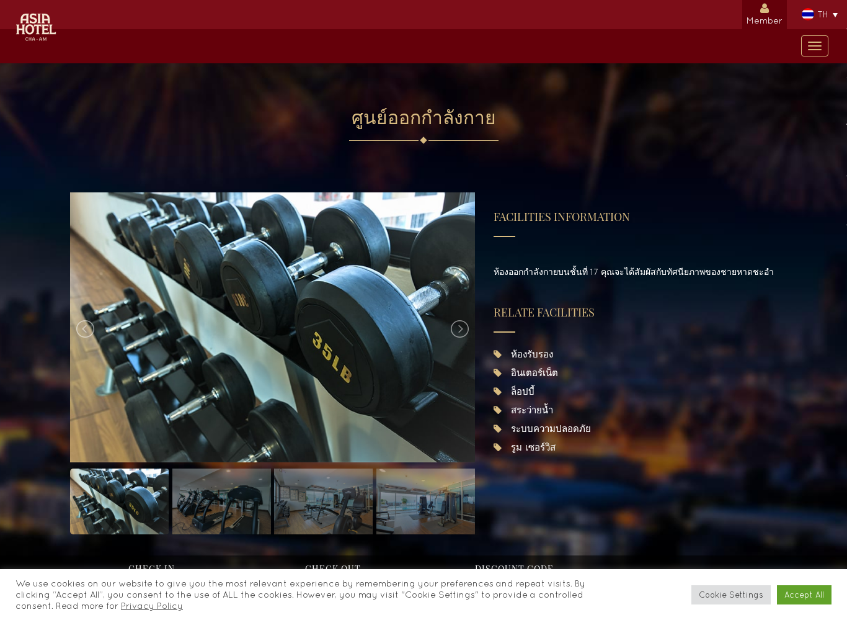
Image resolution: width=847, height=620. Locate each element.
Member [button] (765, 20)
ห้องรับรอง (530, 354)
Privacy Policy (152, 605)
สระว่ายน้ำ (530, 410)
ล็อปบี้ (521, 391)
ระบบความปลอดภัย (549, 428)
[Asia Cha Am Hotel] (35, 15)
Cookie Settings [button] (731, 595)
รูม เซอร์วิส (532, 447)
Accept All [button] (804, 595)
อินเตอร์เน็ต (533, 372)
